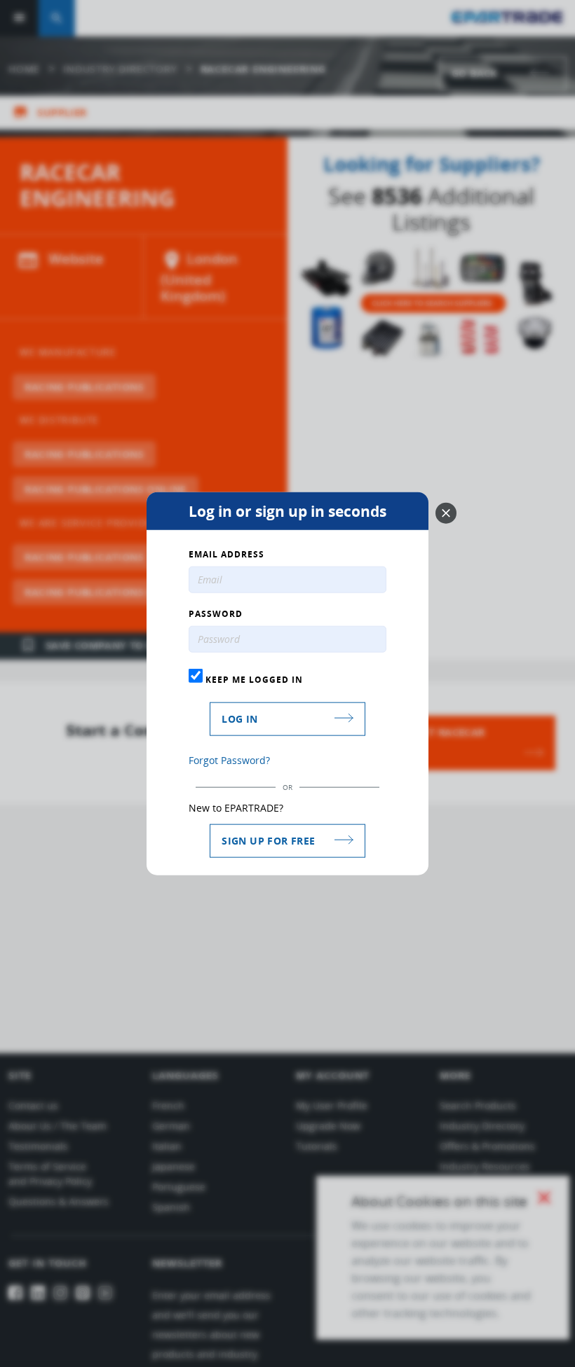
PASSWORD (216, 614)
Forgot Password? (229, 759)
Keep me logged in (253, 679)
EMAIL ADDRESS (226, 555)
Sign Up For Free (268, 840)
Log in (239, 718)
